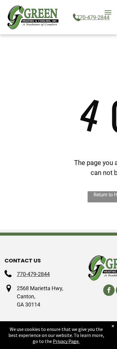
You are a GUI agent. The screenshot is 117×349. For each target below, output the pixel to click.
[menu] (108, 12)
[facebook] (109, 290)
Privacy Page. (66, 341)
